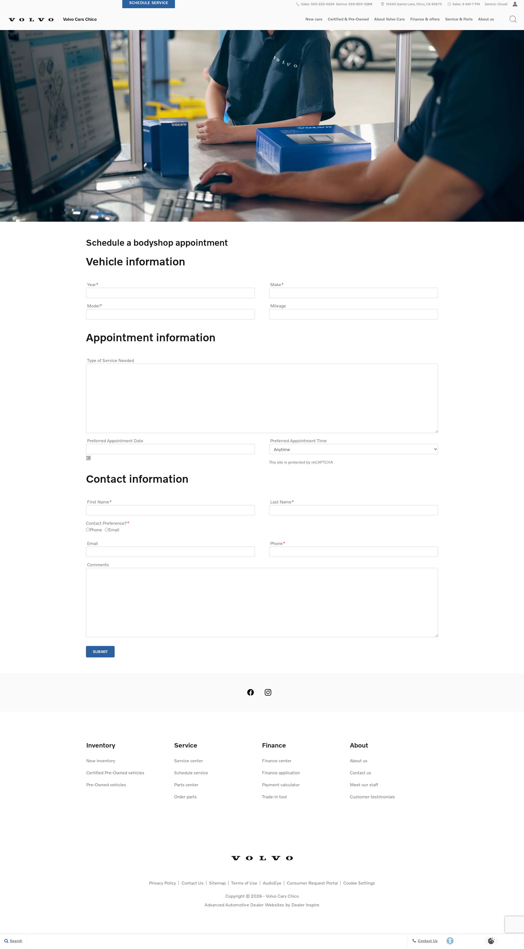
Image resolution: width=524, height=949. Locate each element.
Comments (98, 564)
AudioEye (272, 882)
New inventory (100, 760)
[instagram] (268, 692)
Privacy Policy (162, 882)
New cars (313, 19)
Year (92, 284)
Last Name (282, 501)
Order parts (185, 796)
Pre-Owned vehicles (106, 784)
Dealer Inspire (305, 904)
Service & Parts (459, 19)
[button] (513, 19)
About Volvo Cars (389, 20)
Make (277, 284)
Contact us (360, 772)
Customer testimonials (372, 796)
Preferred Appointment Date (115, 440)
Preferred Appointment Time (298, 440)
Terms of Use (244, 882)
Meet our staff (364, 784)
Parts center (186, 784)
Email (113, 529)
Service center (188, 760)
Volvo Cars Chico (282, 895)
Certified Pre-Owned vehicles (115, 772)
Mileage (278, 305)
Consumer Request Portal (312, 882)
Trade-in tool (274, 796)
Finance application (281, 772)
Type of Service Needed (110, 360)
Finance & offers (425, 19)
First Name (99, 501)
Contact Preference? (107, 523)
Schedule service (191, 772)
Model (94, 305)
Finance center (276, 760)
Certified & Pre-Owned (348, 19)
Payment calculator (281, 784)
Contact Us (192, 882)
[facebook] (251, 692)
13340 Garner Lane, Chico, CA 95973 (414, 4)
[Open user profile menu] (515, 4)
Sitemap (217, 882)
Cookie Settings (359, 882)
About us (486, 19)
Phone (96, 529)
